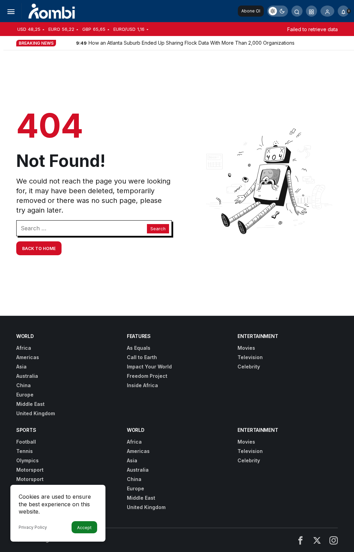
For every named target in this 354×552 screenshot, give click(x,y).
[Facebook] (300, 540)
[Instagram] (333, 540)
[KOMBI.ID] (52, 10)
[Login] (327, 11)
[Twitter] (317, 540)
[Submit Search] (296, 11)
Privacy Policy (33, 527)
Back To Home (39, 248)
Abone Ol (250, 11)
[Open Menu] (10, 11)
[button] (311, 11)
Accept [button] (84, 527)
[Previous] (62, 42)
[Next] (70, 42)
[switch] (277, 11)
